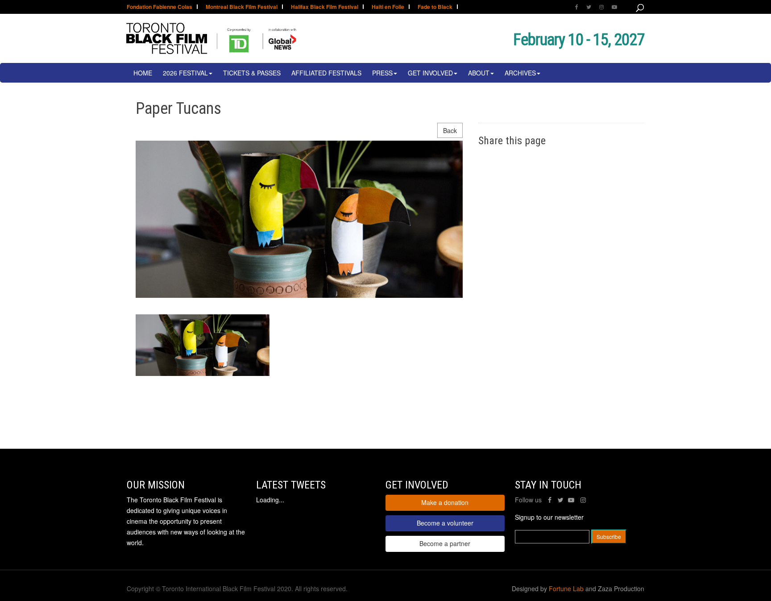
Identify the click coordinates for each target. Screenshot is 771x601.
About (478, 72)
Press (382, 72)
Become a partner (444, 543)
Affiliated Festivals (326, 72)
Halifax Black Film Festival (324, 7)
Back (450, 130)
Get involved (430, 72)
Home (142, 72)
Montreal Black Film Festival (242, 7)
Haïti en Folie (388, 7)
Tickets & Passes (252, 72)
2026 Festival (185, 72)
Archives (520, 72)
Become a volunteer (445, 522)
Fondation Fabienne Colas (159, 7)
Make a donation (444, 502)
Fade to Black (435, 7)
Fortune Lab (566, 588)
